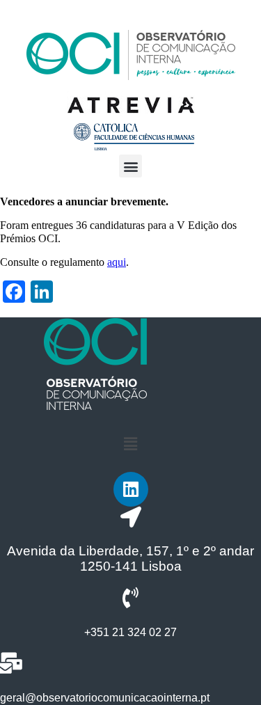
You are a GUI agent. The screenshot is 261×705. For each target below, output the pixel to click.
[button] (130, 166)
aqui (116, 262)
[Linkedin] (130, 489)
